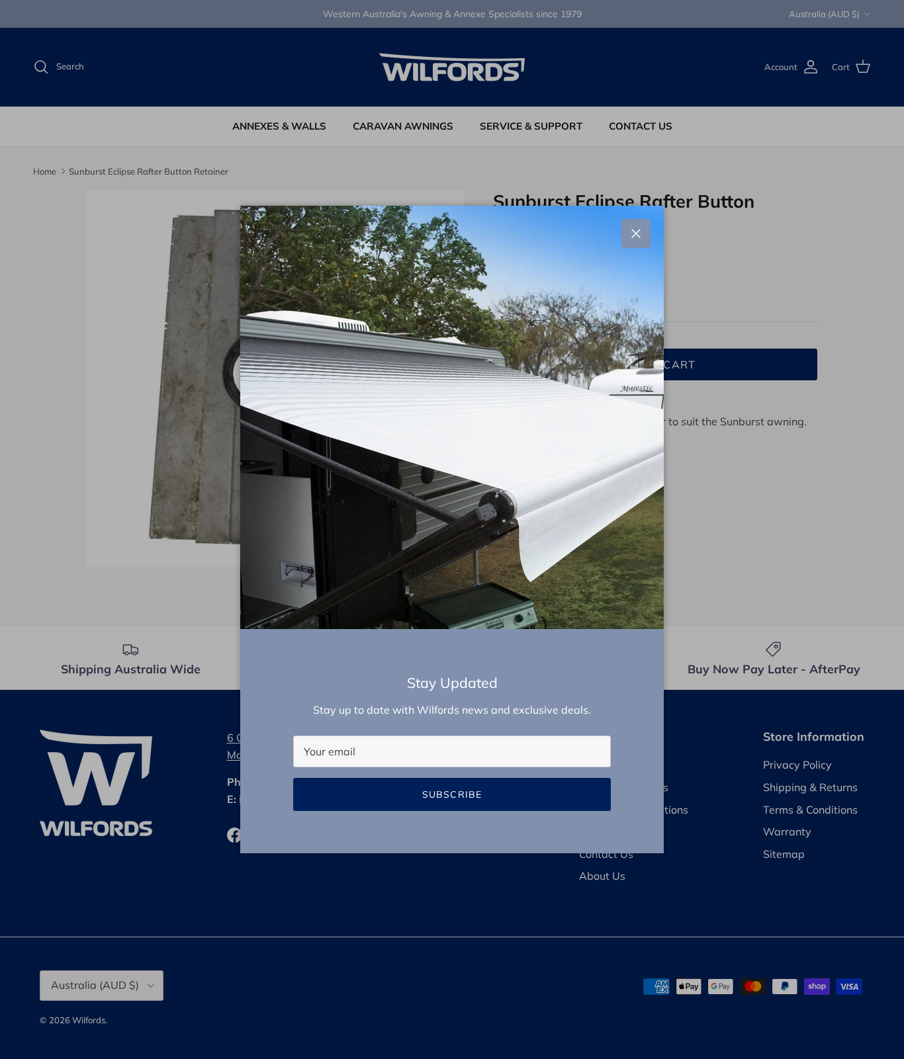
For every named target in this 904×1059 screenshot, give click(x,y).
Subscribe (452, 794)
